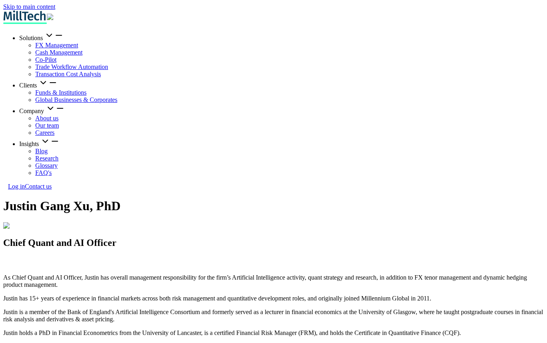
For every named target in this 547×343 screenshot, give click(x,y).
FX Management (56, 45)
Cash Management (58, 52)
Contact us (38, 186)
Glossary (46, 165)
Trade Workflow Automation (71, 66)
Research (46, 158)
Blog (41, 151)
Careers (44, 132)
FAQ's (43, 172)
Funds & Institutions (60, 92)
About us (46, 118)
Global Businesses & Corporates (76, 99)
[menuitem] (281, 54)
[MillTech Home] (25, 17)
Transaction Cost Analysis (68, 74)
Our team (47, 125)
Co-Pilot (45, 59)
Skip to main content (29, 6)
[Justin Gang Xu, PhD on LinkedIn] (8, 263)
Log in (16, 186)
